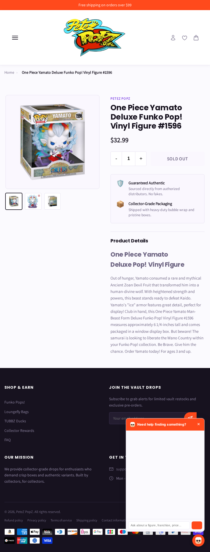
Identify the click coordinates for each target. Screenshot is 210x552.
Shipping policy (86, 520)
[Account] (173, 38)
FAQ (7, 439)
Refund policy (13, 520)
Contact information (115, 520)
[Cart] (196, 38)
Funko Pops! (14, 402)
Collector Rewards (19, 430)
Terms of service (61, 520)
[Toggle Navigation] (15, 38)
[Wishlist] (185, 38)
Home (9, 72)
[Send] (197, 525)
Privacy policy (36, 520)
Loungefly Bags (16, 411)
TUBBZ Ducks (15, 421)
